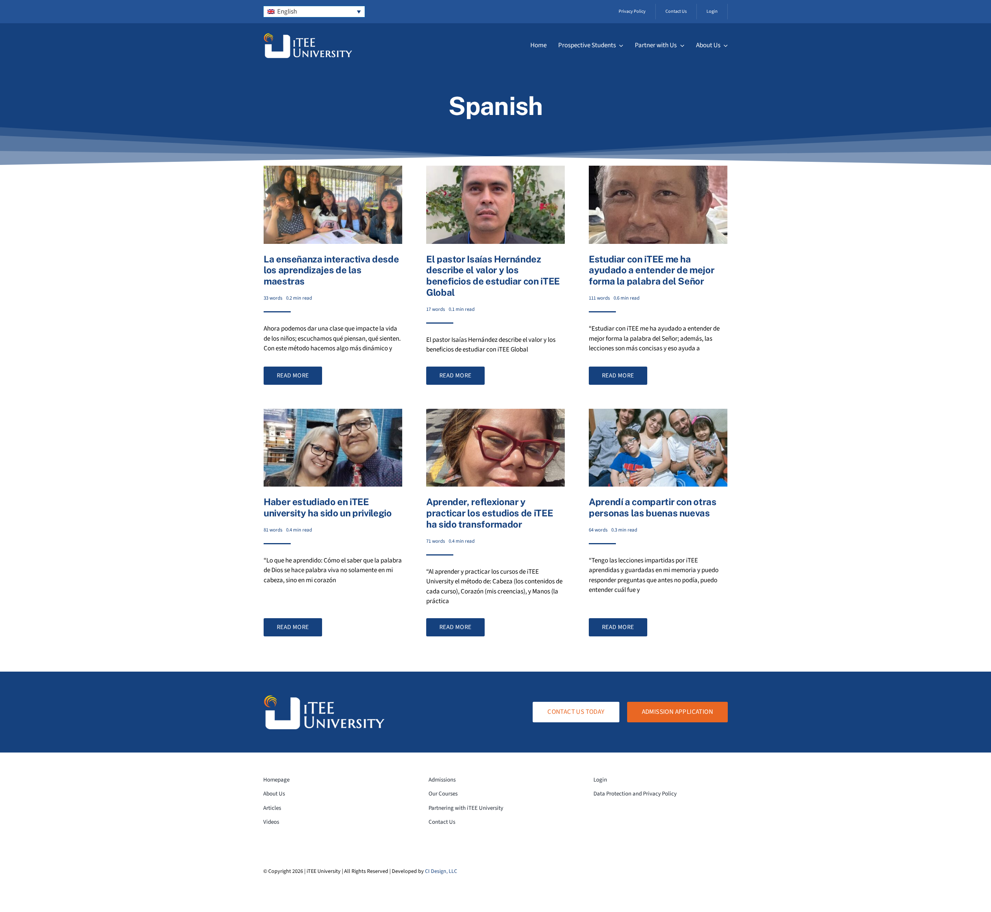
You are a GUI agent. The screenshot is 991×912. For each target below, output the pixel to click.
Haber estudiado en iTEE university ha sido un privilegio (327, 507)
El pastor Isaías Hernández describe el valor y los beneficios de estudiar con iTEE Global (493, 276)
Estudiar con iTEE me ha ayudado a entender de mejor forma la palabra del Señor (651, 270)
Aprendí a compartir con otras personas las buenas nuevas (653, 507)
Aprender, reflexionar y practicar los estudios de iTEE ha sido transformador (489, 513)
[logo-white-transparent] (308, 36)
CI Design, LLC (441, 871)
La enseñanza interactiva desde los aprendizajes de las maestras (331, 270)
